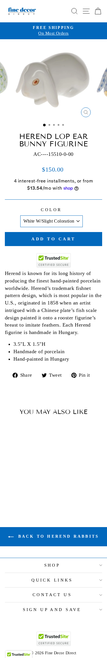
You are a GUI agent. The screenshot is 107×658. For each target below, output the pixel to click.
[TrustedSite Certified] (54, 260)
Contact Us (52, 594)
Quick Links (52, 580)
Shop (52, 565)
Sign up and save (52, 609)
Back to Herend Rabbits (57, 536)
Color (51, 209)
